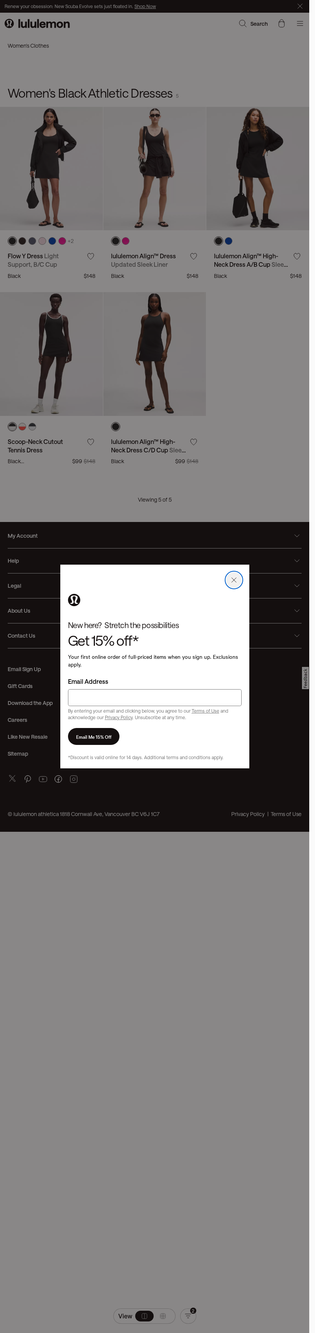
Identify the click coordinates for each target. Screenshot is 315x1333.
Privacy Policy (119, 717)
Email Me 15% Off (93, 736)
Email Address (88, 681)
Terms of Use (205, 710)
